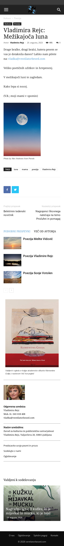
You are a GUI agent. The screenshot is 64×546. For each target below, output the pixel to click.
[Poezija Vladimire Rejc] (12, 260)
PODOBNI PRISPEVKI (17, 231)
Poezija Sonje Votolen (37, 273)
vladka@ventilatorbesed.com (26, 58)
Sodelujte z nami (12, 451)
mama (25, 169)
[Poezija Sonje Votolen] (12, 277)
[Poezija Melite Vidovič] (12, 243)
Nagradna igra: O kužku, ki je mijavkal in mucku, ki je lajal (28, 511)
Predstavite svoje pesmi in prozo (21, 445)
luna (16, 169)
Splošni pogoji (40, 535)
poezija (35, 169)
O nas (12, 535)
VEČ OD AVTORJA (45, 231)
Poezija (17, 18)
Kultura (7, 18)
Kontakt (54, 535)
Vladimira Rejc (17, 42)
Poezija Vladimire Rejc (38, 256)
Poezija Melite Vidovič (38, 239)
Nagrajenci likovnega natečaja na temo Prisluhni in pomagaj (48, 215)
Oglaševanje (10, 456)
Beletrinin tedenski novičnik (15, 213)
